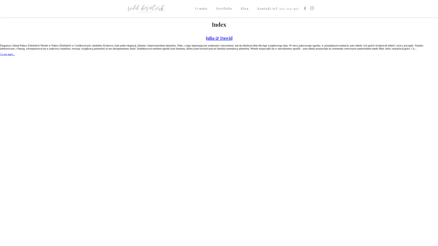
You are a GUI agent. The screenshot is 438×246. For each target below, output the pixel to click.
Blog (245, 8)
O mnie (201, 8)
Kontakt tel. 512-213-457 (278, 8)
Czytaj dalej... (7, 54)
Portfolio (224, 8)
